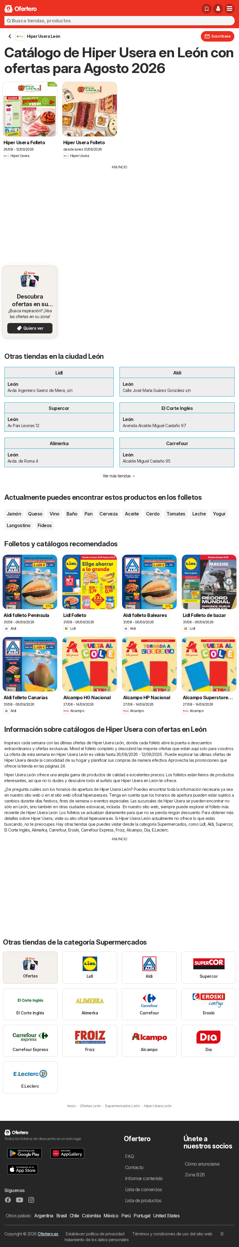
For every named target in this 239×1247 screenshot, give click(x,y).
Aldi (211, 824)
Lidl (202, 824)
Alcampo (134, 829)
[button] (218, 9)
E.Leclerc (160, 829)
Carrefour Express (97, 829)
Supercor (224, 824)
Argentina (43, 1216)
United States (166, 1216)
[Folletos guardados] (207, 9)
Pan (88, 514)
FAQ (129, 1156)
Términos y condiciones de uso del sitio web (172, 1233)
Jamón (14, 514)
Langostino (19, 525)
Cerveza (108, 514)
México (110, 1216)
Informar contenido (144, 1178)
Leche (199, 514)
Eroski (73, 829)
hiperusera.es (95, 795)
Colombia (91, 1216)
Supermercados (171, 824)
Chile (74, 1216)
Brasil (61, 1216)
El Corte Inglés (17, 829)
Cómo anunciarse (202, 1164)
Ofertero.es (48, 1233)
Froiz (120, 829)
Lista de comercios (143, 1189)
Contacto (134, 1167)
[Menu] (230, 9)
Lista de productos (143, 1200)
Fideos (45, 525)
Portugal (141, 1216)
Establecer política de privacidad (95, 1233)
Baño (72, 514)
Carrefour (57, 829)
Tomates (175, 514)
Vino (54, 514)
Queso (35, 514)
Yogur (219, 514)
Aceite (132, 514)
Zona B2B (195, 1175)
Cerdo (152, 514)
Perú (126, 1216)
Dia (147, 829)
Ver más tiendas (117, 475)
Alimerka (39, 829)
